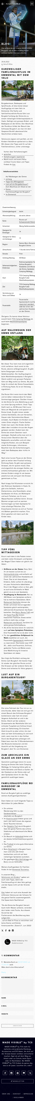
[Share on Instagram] (13, 930)
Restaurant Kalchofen (12, 602)
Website (4, 1014)
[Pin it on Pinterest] (9, 930)
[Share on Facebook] (6, 930)
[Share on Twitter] (2, 930)
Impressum (28, 1094)
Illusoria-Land (11, 819)
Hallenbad (19, 836)
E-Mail (4, 1006)
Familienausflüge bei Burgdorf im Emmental (18, 193)
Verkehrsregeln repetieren (14, 157)
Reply (3, 972)
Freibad (10, 844)
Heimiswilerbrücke (11, 574)
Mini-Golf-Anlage (22, 859)
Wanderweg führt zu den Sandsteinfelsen (13, 812)
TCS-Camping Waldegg (21, 319)
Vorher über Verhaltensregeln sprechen (15, 153)
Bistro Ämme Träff (23, 612)
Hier (3, 892)
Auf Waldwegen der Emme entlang (16, 178)
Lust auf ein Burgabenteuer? (17, 184)
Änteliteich (12, 849)
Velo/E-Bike (8, 64)
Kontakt (17, 1094)
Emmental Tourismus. (20, 869)
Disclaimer (19, 1097)
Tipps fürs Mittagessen (15, 182)
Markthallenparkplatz (18, 321)
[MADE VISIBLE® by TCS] (12, 4)
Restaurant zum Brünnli (13, 623)
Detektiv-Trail (12, 826)
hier (13, 164)
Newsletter (18, 1081)
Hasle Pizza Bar (13, 615)
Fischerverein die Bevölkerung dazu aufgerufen (15, 916)
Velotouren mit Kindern (10, 877)
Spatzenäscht (18, 640)
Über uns (6, 1094)
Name (3, 998)
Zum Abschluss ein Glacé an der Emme (18, 188)
